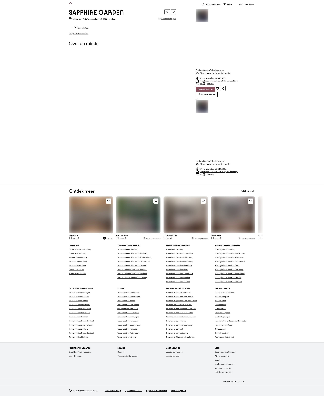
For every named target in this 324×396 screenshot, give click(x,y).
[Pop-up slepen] (197, 99)
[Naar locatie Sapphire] (91, 214)
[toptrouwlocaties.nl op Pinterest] (252, 390)
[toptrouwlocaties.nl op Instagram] (238, 390)
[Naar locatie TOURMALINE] (186, 214)
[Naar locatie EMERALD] (233, 214)
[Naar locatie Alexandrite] (138, 214)
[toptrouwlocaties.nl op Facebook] (245, 390)
